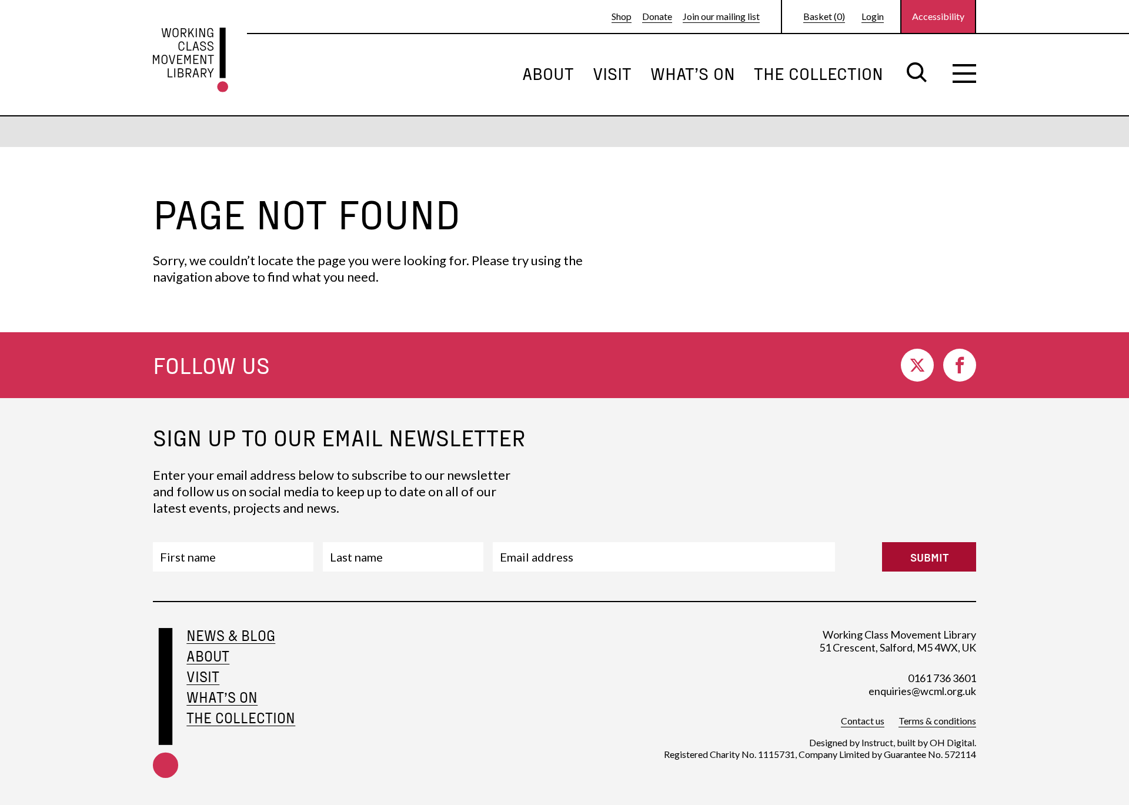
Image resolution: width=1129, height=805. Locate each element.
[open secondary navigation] (964, 73)
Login (872, 16)
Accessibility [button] (938, 16)
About (548, 72)
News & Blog (230, 635)
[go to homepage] (190, 60)
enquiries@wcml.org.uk (922, 690)
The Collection (818, 72)
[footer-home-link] (165, 704)
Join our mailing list (721, 16)
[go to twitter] (917, 365)
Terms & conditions (937, 720)
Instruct (877, 742)
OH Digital (952, 742)
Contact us (862, 720)
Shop (622, 16)
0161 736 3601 (942, 678)
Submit (929, 557)
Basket (824, 16)
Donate (657, 16)
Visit (612, 72)
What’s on (692, 72)
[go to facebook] (959, 365)
